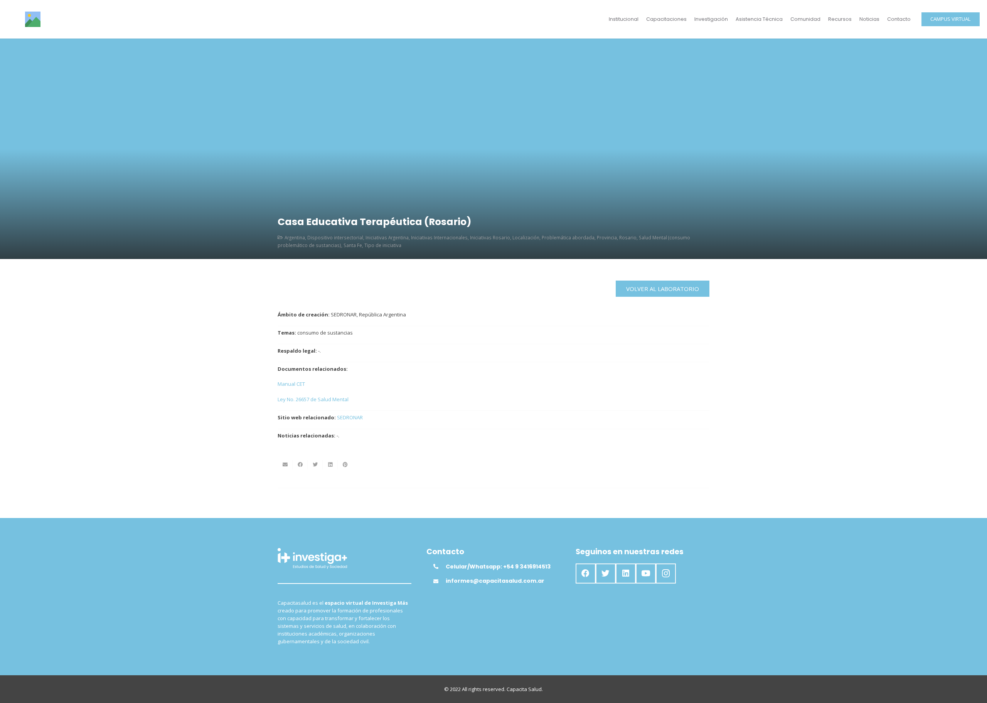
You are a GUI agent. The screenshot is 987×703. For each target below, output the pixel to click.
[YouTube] (646, 573)
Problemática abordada (568, 237)
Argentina (295, 237)
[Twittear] (315, 465)
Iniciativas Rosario (490, 237)
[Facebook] (586, 573)
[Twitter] (606, 573)
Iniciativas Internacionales (439, 237)
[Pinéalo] (345, 465)
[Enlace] (32, 19)
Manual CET (291, 383)
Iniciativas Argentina (387, 237)
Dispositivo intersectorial (335, 237)
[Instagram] (666, 573)
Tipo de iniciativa (382, 245)
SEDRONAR (350, 417)
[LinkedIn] (626, 573)
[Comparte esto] (300, 465)
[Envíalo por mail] (285, 465)
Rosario (628, 237)
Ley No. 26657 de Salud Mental (313, 399)
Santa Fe (353, 245)
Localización (525, 237)
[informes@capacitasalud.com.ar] (439, 581)
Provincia (607, 237)
